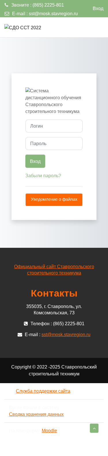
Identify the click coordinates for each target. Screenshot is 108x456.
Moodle (49, 430)
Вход (98, 8)
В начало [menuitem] (91, 27)
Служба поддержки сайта (43, 391)
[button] (94, 428)
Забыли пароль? (43, 175)
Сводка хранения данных (36, 414)
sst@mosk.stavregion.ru (53, 13)
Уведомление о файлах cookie (54, 201)
